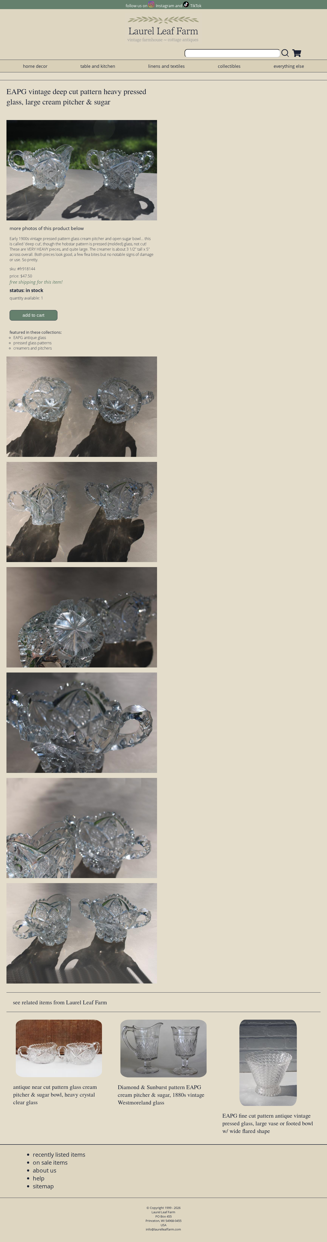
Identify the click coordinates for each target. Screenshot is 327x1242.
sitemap (43, 1186)
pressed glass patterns (32, 342)
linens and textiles (166, 66)
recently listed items (59, 1154)
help (39, 1178)
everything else (289, 66)
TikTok (195, 5)
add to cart (33, 315)
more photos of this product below (47, 228)
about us (44, 1170)
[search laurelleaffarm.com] (286, 53)
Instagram (165, 5)
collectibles (229, 66)
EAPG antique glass (29, 337)
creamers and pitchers (32, 348)
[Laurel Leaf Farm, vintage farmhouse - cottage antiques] (163, 29)
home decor (35, 66)
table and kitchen (97, 66)
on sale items (50, 1162)
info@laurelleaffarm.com (163, 1229)
